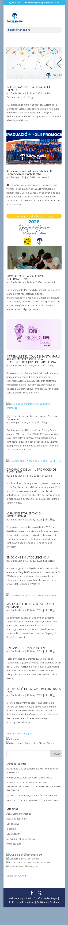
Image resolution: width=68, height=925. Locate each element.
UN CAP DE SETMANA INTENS (26, 648)
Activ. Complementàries (18, 813)
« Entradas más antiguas (19, 733)
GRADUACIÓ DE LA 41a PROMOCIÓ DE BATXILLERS (31, 471)
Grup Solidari (13, 833)
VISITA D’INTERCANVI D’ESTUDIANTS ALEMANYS (31, 605)
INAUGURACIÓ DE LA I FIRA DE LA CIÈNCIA (28, 88)
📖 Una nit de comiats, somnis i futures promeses (32, 417)
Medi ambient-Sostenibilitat (20, 838)
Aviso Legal (50, 898)
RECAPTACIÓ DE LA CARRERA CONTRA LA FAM (33, 690)
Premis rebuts (13, 843)
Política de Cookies (48, 902)
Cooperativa (13, 823)
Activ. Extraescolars (16, 818)
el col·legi (28, 97)
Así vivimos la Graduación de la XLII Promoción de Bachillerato (29, 172)
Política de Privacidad (21, 902)
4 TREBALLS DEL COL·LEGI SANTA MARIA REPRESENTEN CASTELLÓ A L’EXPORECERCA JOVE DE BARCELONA (33, 359)
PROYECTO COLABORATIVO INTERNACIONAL (24, 277)
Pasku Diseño (34, 898)
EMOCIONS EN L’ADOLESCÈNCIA (27, 557)
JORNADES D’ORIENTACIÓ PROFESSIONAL (23, 514)
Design (15, 177)
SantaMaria (17, 93)
